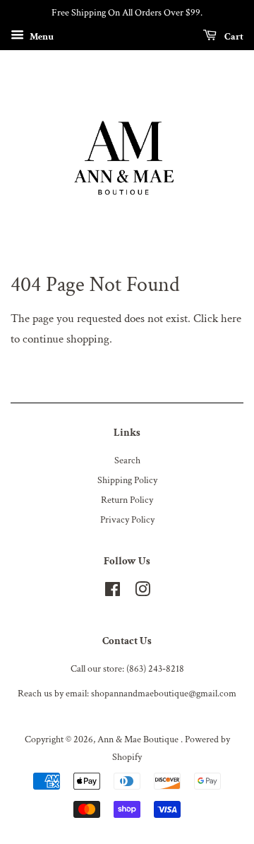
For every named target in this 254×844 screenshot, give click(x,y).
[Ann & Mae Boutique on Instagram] (142, 592)
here (231, 318)
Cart (232, 36)
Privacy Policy (127, 519)
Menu (41, 36)
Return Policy (127, 499)
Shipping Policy (127, 480)
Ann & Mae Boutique (139, 739)
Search (127, 460)
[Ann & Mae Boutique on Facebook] (112, 592)
